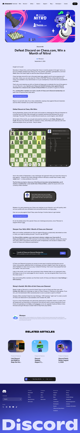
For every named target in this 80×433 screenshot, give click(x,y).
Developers (56, 403)
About (42, 392)
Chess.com (43, 84)
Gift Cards (30, 401)
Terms (67, 392)
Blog (54, 397)
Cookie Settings (69, 397)
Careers (66, 4)
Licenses (68, 403)
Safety (54, 394)
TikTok (30, 304)
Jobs (42, 394)
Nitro (20, 4)
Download (14, 4)
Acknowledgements (70, 401)
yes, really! (44, 76)
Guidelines (68, 399)
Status (29, 397)
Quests (54, 406)
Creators (55, 399)
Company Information (71, 406)
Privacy (67, 394)
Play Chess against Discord (20, 96)
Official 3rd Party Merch (58, 408)
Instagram (37, 304)
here (23, 222)
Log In (75, 3)
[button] (25, 4)
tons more (53, 209)
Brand (42, 397)
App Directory (31, 399)
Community (55, 401)
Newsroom (43, 399)
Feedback (55, 410)
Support (55, 392)
